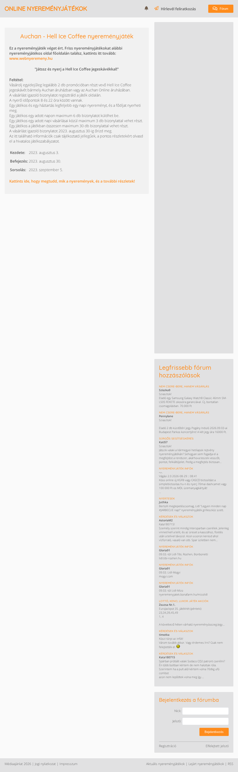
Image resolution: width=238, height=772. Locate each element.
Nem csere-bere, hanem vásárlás (184, 386)
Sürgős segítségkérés (176, 438)
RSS (230, 764)
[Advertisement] (194, 56)
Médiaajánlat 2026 (18, 764)
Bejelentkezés (214, 732)
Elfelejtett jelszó (217, 746)
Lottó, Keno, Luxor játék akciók (183, 601)
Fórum (223, 8)
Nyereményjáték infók (176, 468)
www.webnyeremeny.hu (31, 58)
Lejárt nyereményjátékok (206, 764)
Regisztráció (167, 746)
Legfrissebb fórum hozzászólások (185, 371)
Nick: (178, 711)
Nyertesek (167, 498)
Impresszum (68, 764)
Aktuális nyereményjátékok (165, 764)
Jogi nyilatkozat (45, 764)
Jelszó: (177, 721)
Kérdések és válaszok (176, 516)
